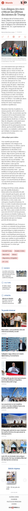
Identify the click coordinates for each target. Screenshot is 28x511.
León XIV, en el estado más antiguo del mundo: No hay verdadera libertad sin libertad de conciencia (13, 458)
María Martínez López (8, 32)
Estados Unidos (19, 251)
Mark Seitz (6, 254)
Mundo (9, 2)
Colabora (14, 499)
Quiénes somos (14, 497)
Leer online (14, 492)
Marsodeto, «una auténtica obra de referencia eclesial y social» (13, 330)
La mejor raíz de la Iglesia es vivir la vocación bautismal (8, 301)
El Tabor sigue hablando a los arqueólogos (6, 287)
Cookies (14, 504)
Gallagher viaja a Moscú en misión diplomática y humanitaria (12, 355)
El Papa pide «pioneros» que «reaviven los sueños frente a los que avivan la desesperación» (13, 432)
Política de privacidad (14, 501)
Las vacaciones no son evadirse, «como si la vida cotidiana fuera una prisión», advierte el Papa (13, 406)
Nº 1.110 (5, 262)
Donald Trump (7, 251)
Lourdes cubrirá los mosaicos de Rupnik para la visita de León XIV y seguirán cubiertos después (8, 274)
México (14, 254)
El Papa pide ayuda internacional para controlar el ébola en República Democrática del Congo (13, 380)
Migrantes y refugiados (10, 258)
